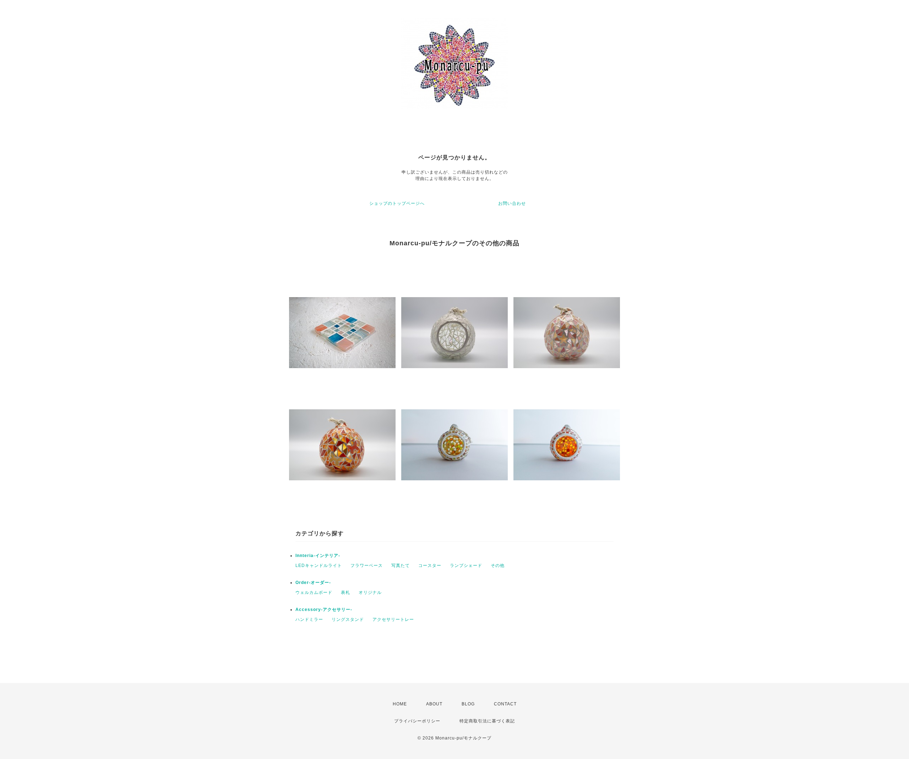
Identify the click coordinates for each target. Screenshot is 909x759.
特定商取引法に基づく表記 (487, 721)
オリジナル (370, 592)
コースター (429, 565)
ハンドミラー (309, 619)
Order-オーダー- (313, 582)
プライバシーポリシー (417, 721)
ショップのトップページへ (397, 203)
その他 (498, 565)
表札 (345, 592)
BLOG (468, 703)
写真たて (400, 565)
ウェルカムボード (313, 592)
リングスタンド (348, 619)
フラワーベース (366, 565)
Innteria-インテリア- (317, 555)
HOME (400, 703)
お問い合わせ (512, 203)
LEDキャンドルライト (318, 565)
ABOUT (434, 703)
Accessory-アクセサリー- (323, 609)
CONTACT (505, 703)
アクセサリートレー (393, 619)
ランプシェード (466, 565)
